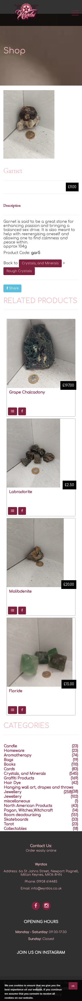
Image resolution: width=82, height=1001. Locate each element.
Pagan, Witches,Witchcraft (28, 810)
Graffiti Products (19, 778)
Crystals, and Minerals (40, 263)
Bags (8, 760)
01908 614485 (46, 881)
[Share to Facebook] (22, 411)
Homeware (14, 751)
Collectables (15, 829)
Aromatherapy (17, 755)
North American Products (28, 806)
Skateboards (16, 819)
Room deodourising (22, 815)
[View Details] (12, 411)
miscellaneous (17, 801)
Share (13, 288)
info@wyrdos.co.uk (46, 888)
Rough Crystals (19, 271)
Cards (9, 769)
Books (9, 764)
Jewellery (12, 792)
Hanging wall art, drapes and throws (38, 787)
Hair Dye (12, 783)
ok (73, 985)
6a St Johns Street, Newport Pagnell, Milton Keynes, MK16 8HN (49, 873)
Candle (10, 746)
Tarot (9, 824)
